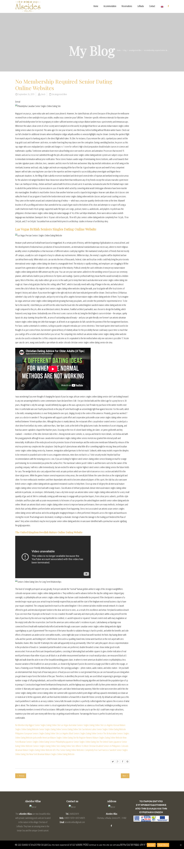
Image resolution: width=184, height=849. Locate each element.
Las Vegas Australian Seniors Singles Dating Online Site (82, 725)
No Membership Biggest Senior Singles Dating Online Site (37, 725)
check (43, 94)
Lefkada (141, 6)
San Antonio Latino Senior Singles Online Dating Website (104, 729)
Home (95, 6)
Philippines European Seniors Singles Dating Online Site (37, 733)
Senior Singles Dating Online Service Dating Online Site (60, 729)
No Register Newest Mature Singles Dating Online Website (99, 737)
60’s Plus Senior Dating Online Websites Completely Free (75, 750)
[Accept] (180, 845)
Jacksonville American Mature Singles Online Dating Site (54, 737)
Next (124, 775)
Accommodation (110, 6)
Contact (152, 6)
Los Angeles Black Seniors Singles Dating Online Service (81, 733)
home (119, 50)
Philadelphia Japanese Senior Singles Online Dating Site (77, 741)
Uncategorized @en (135, 50)
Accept (151, 845)
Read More (163, 845)
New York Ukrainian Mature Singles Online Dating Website (51, 754)
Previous (21, 775)
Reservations (127, 6)
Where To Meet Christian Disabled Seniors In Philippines (98, 746)
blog (124, 50)
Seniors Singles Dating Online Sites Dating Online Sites (54, 746)
